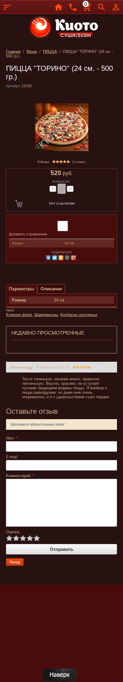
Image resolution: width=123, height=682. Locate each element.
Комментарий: (20, 475)
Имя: (11, 438)
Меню (32, 51)
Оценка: (13, 532)
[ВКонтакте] (49, 257)
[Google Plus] (74, 257)
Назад (14, 562)
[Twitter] (55, 257)
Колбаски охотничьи (78, 314)
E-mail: (12, 457)
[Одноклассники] (62, 257)
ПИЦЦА (50, 51)
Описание (51, 288)
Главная (13, 51)
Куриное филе (19, 314)
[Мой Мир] (68, 257)
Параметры (21, 288)
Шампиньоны (46, 314)
